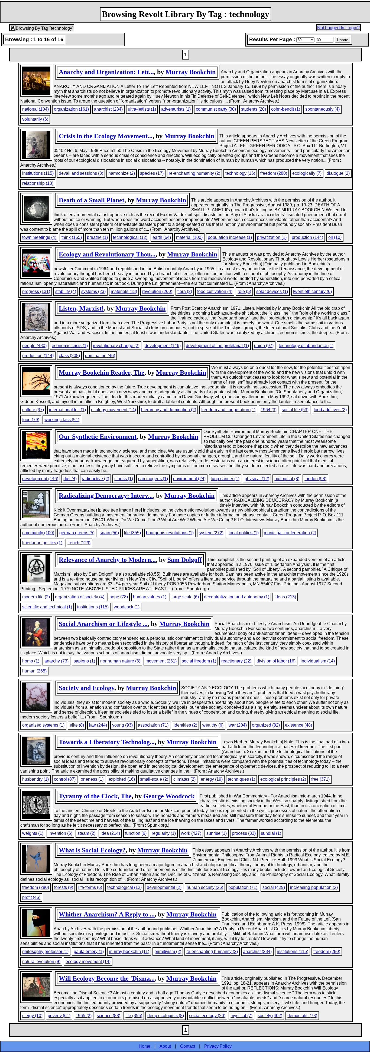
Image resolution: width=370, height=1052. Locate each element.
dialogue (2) (338, 173)
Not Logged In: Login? (338, 27)
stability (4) (65, 291)
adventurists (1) (176, 109)
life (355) (132, 532)
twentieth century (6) (312, 291)
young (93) (122, 725)
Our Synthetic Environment (98, 436)
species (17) (152, 173)
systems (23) (93, 291)
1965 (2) (84, 1015)
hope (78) (118, 597)
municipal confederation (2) (290, 532)
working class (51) (61, 419)
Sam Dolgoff (184, 559)
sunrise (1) (216, 833)
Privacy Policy (218, 1046)
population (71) (242, 887)
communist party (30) (216, 109)
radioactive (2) (95, 478)
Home (144, 1046)
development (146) (163, 345)
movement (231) (161, 661)
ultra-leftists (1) (142, 109)
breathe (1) (97, 237)
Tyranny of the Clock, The (95, 796)
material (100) (189, 237)
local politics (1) (244, 532)
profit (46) (31, 897)
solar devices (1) (272, 291)
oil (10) (335, 237)
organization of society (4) (79, 597)
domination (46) (100, 355)
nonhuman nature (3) (120, 661)
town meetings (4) (39, 237)
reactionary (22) (236, 661)
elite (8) (77, 725)
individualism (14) (318, 661)
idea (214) (110, 833)
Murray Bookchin (190, 71)
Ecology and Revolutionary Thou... (107, 254)
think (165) (71, 237)
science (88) (108, 1015)
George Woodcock (168, 796)
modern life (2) (36, 597)
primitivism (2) (167, 951)
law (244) (98, 725)
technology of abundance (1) (306, 345)
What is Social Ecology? (92, 850)
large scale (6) (185, 597)
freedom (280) (273, 173)
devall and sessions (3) (81, 173)
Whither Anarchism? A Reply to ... (107, 914)
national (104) (35, 109)
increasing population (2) (314, 887)
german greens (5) (77, 532)
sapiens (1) (84, 661)
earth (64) (161, 237)
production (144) (307, 237)
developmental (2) (164, 887)
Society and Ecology (86, 687)
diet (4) (70, 478)
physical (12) (257, 478)
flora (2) (184, 291)
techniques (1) (241, 779)
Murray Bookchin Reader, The (101, 372)
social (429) (273, 887)
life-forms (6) (90, 887)
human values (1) (149, 597)
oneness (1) (92, 779)
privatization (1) (272, 237)
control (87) (65, 779)
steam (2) (86, 833)
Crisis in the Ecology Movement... (105, 136)
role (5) (244, 291)
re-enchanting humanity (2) (194, 173)
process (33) (244, 833)
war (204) (238, 725)
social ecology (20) (207, 1015)
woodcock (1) (126, 607)
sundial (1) (271, 833)
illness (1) (123, 478)
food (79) (30, 419)
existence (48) (298, 725)
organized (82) (266, 725)
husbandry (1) (35, 779)
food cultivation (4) (214, 291)
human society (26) (205, 887)
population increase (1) (230, 237)
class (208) (69, 355)
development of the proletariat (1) (217, 345)
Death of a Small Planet (91, 200)
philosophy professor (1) (45, 951)
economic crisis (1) (70, 345)
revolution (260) (157, 291)
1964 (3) (269, 409)
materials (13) (124, 291)
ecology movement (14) (113, 409)
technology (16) (240, 173)
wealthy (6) (212, 725)
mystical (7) (241, 1015)
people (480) (34, 345)
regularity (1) (164, 833)
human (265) (34, 671)
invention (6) (60, 833)
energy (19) (212, 779)
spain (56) (109, 532)
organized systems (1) (43, 725)
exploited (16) (122, 779)
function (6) (136, 833)
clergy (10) (32, 1015)
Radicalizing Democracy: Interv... (106, 495)
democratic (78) (302, 1015)
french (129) (78, 542)
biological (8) (286, 478)
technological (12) (130, 237)
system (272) (211, 532)
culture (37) (33, 409)
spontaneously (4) (322, 109)
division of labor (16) (276, 661)
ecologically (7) (307, 173)
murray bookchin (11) (129, 951)
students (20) (253, 109)
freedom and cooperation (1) (228, 409)
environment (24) (189, 478)
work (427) (191, 833)
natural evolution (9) (41, 961)
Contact (187, 1046)
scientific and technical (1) (47, 607)
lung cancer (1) (225, 478)
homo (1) (30, 661)
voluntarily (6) (35, 119)
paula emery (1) (89, 951)
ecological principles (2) (283, 779)
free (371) (320, 779)
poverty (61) (59, 1015)
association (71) (153, 725)
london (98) (315, 478)
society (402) (270, 1015)
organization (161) (71, 109)
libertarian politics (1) (42, 542)
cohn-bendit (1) (285, 109)
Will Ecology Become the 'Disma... (107, 978)
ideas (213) (285, 597)
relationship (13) (37, 183)
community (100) (38, 532)
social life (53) (295, 409)
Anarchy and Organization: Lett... (106, 71)
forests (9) (63, 887)
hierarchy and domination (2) (168, 409)
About (165, 1046)
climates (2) (184, 779)
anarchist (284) (108, 109)
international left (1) (67, 409)
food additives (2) (330, 409)
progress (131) (36, 291)
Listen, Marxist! (81, 308)
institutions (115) (38, 173)
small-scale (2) (154, 779)
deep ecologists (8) (165, 1015)
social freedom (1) (199, 661)
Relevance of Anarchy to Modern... (107, 559)
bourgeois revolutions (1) (170, 532)
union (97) (264, 345)
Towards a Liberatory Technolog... (107, 742)
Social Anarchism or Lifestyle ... (103, 623)
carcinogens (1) (153, 478)
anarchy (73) (56, 661)
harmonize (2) (121, 173)
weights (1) (32, 833)
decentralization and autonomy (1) (236, 597)
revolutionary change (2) (116, 345)
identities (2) (185, 725)
